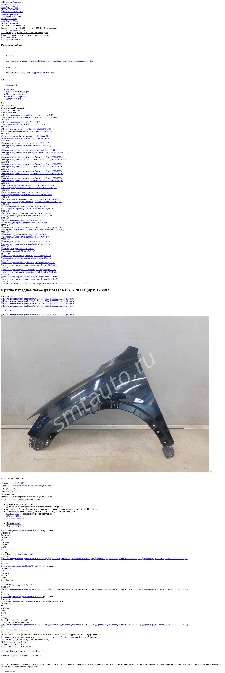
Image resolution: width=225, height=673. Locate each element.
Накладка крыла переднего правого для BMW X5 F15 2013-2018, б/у (31, 202)
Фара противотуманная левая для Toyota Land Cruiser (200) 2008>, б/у (32, 152)
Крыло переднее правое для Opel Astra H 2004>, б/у (24, 223)
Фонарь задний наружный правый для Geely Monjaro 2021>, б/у (29, 272)
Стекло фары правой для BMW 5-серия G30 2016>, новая (26, 195)
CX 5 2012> (21, 483)
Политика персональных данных (15, 655)
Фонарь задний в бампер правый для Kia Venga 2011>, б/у (26, 138)
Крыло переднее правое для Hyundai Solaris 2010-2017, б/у (27, 131)
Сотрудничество (33, 35)
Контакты (45, 35)
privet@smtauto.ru (17, 30)
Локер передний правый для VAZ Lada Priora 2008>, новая (27, 209)
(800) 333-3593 (9, 4)
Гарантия (21, 35)
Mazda (14, 483)
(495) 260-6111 (10, 9)
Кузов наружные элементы (22, 486)
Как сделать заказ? (9, 37)
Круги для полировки (68, 61)
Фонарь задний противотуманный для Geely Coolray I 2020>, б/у (29, 279)
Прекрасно (92, 637)
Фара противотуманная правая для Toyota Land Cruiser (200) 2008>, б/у (32, 166)
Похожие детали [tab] (13, 523)
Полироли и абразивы (48, 61)
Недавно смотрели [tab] (14, 526)
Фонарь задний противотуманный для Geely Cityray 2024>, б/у (29, 265)
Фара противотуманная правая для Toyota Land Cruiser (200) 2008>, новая (33, 159)
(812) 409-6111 (9, 7)
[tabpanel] (112, 580)
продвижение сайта (10, 671)
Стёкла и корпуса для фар (26, 61)
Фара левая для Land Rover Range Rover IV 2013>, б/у (25, 237)
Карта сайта (37, 655)
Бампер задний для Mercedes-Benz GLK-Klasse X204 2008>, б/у (29, 187)
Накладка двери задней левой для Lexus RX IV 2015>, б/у (26, 216)
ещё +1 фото (6, 310)
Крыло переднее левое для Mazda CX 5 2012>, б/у (23, 530)
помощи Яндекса (78, 637)
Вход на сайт (12, 85)
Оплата (4, 35)
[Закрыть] (2, 51)
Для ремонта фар (85, 61)
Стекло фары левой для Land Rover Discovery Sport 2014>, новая (29, 117)
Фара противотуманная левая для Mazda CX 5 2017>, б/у (26, 145)
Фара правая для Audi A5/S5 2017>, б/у (18, 251)
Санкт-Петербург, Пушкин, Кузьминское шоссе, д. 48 (24, 33)
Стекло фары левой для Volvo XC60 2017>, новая (23, 124)
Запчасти (10, 61)
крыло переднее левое (42, 486)
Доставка (12, 35)
